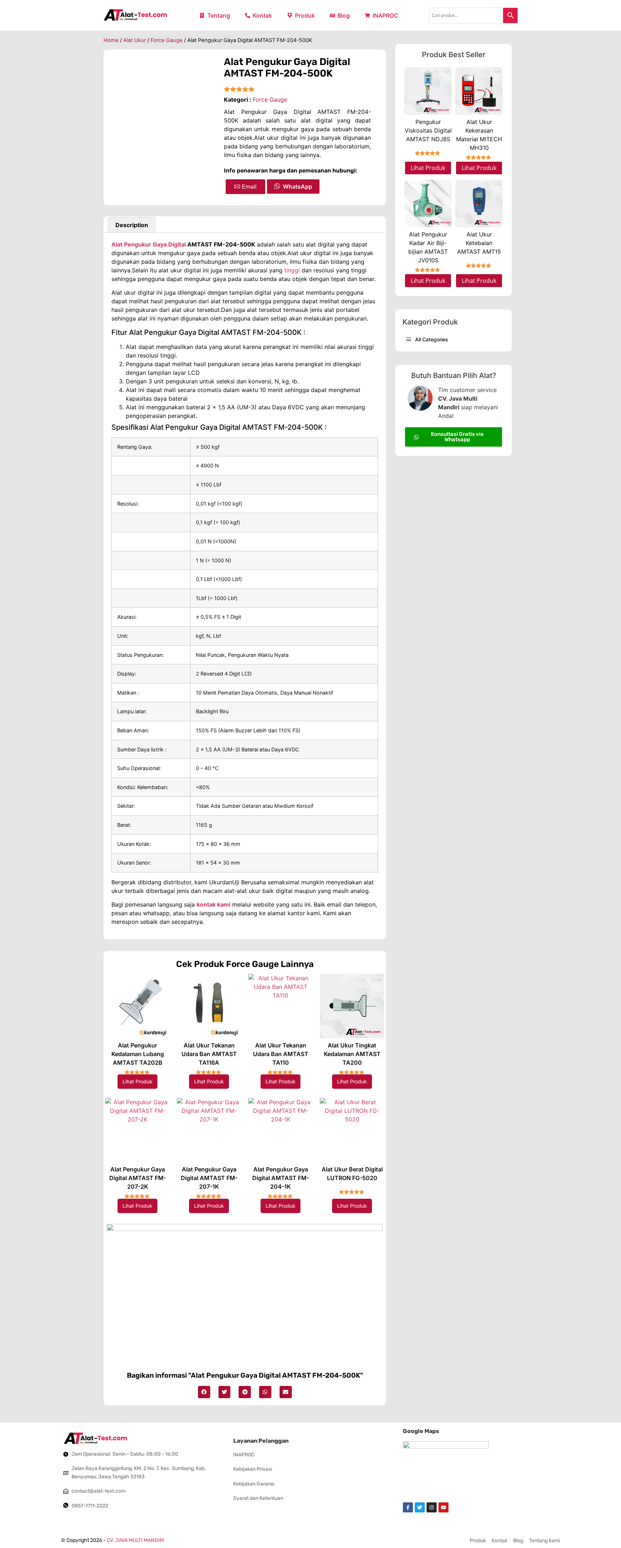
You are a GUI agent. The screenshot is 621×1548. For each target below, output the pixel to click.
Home (111, 40)
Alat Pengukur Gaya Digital (148, 244)
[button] (204, 1392)
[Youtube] (443, 1507)
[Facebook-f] (408, 1507)
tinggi (292, 270)
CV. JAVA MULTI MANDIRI (135, 1540)
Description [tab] (131, 225)
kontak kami (213, 904)
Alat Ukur (134, 40)
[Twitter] (420, 1507)
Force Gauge (167, 40)
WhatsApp (297, 186)
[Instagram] (432, 1507)
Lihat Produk (137, 1081)
